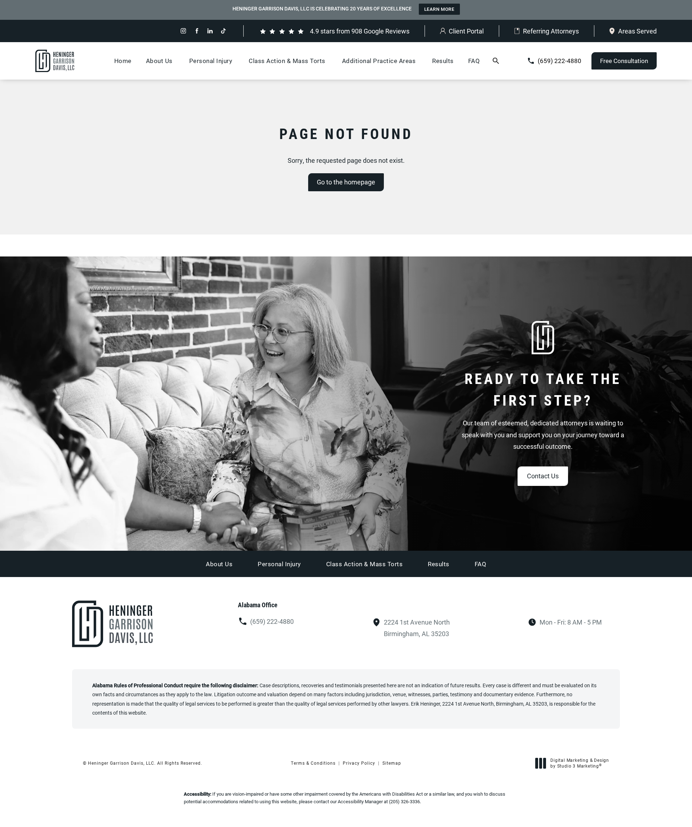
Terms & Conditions (313, 763)
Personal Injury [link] (210, 61)
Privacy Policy (359, 763)
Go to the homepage (346, 182)
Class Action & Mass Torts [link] (287, 61)
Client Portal (466, 31)
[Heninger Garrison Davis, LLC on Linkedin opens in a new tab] (210, 31)
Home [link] (123, 61)
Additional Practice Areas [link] (379, 61)
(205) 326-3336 (404, 801)
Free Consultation (624, 61)
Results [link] (443, 61)
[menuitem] (183, 31)
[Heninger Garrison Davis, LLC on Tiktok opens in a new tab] (223, 31)
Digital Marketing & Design (579, 763)
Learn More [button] (439, 9)
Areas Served (637, 31)
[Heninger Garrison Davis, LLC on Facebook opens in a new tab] (196, 31)
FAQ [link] (474, 61)
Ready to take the (543, 389)
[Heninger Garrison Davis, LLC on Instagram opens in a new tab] (183, 31)
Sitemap (391, 763)
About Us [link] (159, 61)
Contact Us (543, 475)
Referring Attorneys (551, 31)
